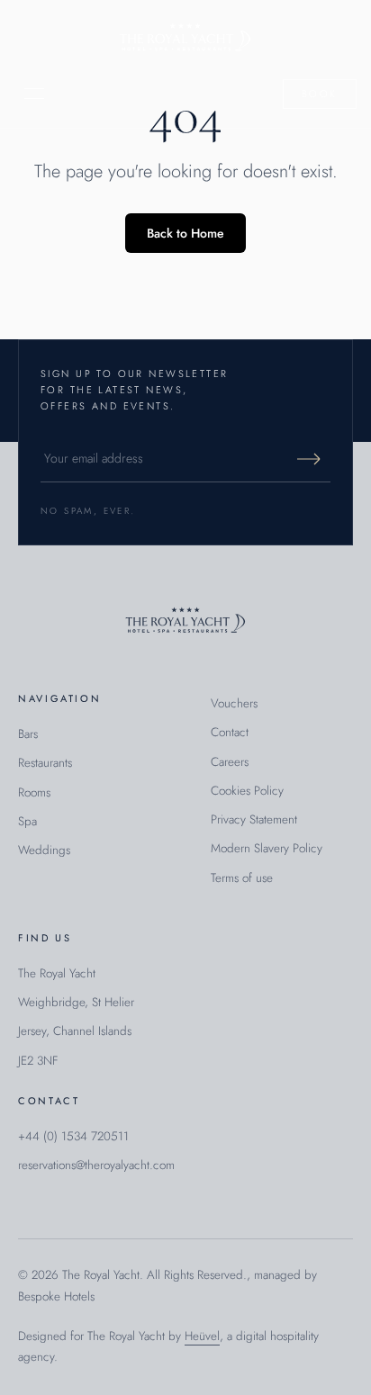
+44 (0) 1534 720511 (73, 1136)
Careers (230, 761)
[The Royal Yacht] (185, 38)
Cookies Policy (247, 790)
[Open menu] (34, 93)
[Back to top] (185, 621)
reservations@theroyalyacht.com (96, 1165)
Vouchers (234, 703)
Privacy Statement (254, 819)
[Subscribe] (308, 459)
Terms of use (242, 877)
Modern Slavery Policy (266, 848)
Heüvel (202, 1336)
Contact (230, 732)
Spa (27, 821)
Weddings (44, 850)
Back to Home (185, 233)
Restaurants (45, 762)
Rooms (34, 792)
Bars (28, 733)
